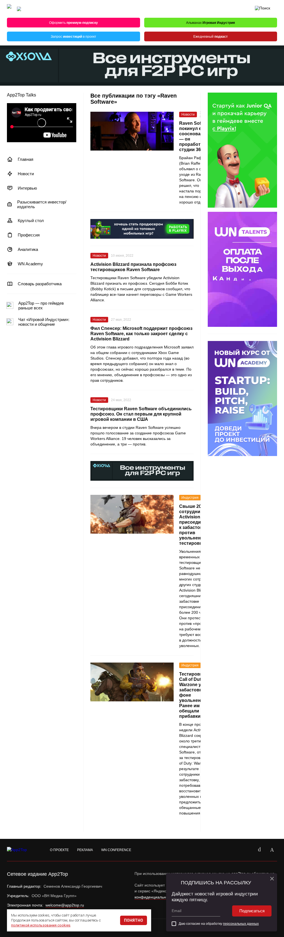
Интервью (27, 188)
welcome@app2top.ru (64, 905)
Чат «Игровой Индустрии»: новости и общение (43, 322)
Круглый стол (31, 220)
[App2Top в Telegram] (272, 850)
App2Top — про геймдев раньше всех (41, 305)
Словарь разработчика (40, 283)
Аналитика (28, 249)
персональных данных (241, 924)
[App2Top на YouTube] (247, 850)
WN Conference (116, 850)
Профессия (29, 235)
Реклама (85, 850)
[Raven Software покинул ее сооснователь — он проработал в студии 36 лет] (132, 131)
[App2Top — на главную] (22, 850)
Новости (26, 173)
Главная (25, 159)
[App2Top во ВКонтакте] (259, 850)
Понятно (133, 920)
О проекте (59, 850)
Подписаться (252, 910)
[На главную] (9, 9)
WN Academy (30, 263)
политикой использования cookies (40, 925)
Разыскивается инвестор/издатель (41, 204)
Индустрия (190, 498)
